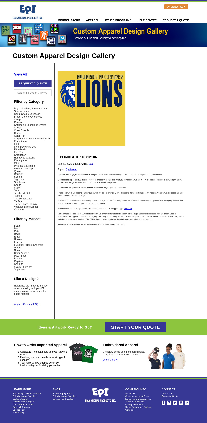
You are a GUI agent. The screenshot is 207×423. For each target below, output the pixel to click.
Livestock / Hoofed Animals (28, 245)
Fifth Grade (20, 149)
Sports (17, 185)
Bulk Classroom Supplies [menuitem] (24, 396)
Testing (18, 196)
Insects (18, 242)
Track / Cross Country (25, 204)
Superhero (19, 269)
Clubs (17, 133)
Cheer (17, 127)
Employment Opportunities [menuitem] (138, 399)
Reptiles (18, 261)
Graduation (20, 155)
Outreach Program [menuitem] (21, 407)
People (18, 258)
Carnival (18, 122)
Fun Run (18, 152)
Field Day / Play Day (25, 146)
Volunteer (19, 209)
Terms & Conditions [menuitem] (134, 401)
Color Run (19, 136)
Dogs (17, 234)
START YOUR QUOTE (135, 327)
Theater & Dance (23, 198)
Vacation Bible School (26, 207)
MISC (17, 163)
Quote (17, 171)
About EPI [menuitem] (130, 393)
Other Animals (21, 253)
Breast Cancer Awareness (28, 116)
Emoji (17, 236)
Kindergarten (21, 160)
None (17, 250)
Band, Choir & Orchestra (27, 114)
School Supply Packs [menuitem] (63, 393)
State (17, 187)
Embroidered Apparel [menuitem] (23, 404)
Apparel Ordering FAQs (26, 304)
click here (128, 209)
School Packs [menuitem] (69, 20)
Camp (17, 119)
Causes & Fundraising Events (30, 125)
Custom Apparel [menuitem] (20, 399)
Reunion (18, 174)
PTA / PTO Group (23, 168)
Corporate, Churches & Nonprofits (32, 138)
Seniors (18, 176)
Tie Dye (18, 201)
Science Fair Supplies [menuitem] (63, 399)
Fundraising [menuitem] (18, 412)
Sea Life (18, 264)
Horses (18, 239)
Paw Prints (20, 255)
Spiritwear (19, 182)
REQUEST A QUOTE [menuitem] (176, 20)
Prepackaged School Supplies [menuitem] (27, 393)
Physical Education (24, 166)
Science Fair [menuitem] (19, 410)
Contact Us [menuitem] (167, 393)
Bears (17, 225)
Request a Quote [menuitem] (170, 396)
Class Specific (22, 130)
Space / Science (23, 266)
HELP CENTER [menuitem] (147, 20)
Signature (19, 179)
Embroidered (21, 141)
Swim (17, 190)
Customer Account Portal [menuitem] (137, 396)
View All (20, 74)
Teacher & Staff (22, 193)
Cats (16, 231)
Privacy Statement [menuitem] (134, 404)
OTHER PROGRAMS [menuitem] (118, 20)
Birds (17, 228)
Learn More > (110, 359)
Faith (17, 144)
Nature (17, 247)
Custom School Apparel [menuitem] (24, 401)
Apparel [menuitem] (92, 20)
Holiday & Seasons (24, 157)
